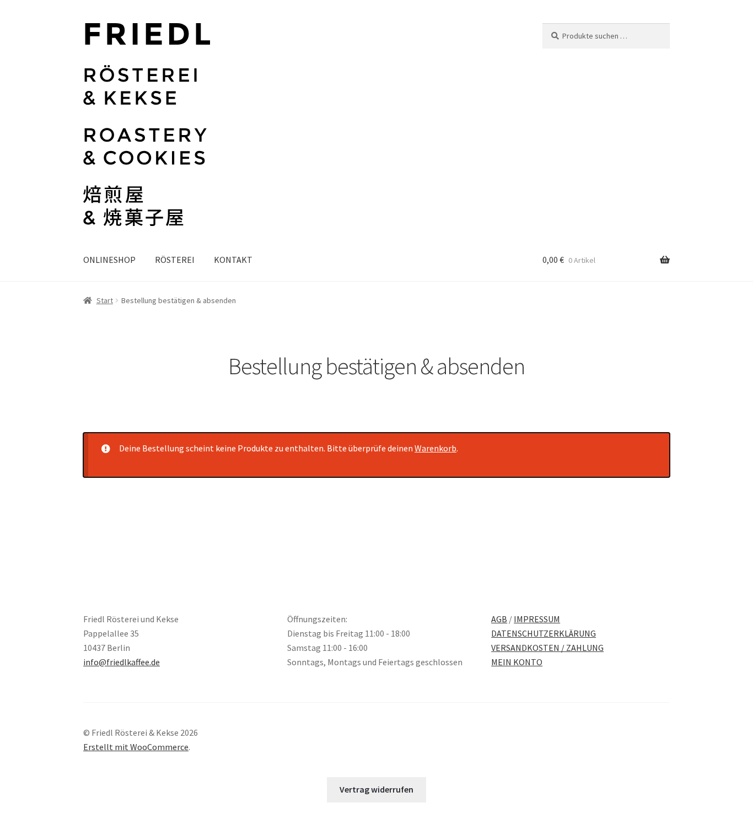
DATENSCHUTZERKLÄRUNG (543, 633)
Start (104, 300)
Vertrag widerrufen (376, 789)
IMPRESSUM (537, 618)
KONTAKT (233, 259)
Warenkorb (435, 448)
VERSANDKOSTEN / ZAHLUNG (547, 647)
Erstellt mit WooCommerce (136, 746)
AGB (499, 618)
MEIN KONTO (516, 661)
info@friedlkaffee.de (121, 661)
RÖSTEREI (175, 259)
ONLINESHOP (109, 259)
